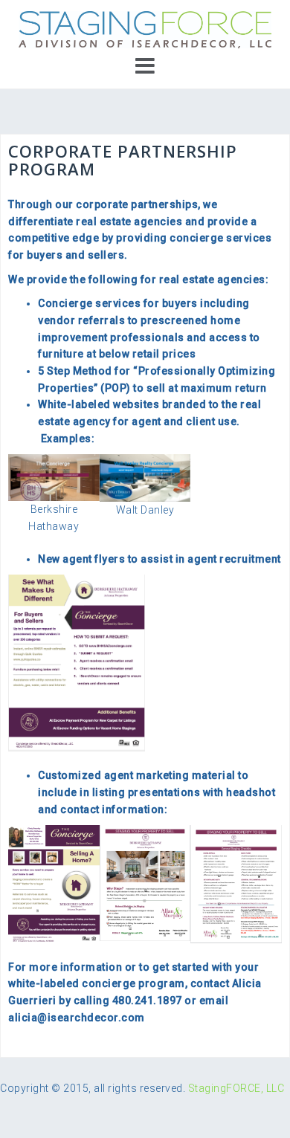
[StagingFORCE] (145, 29)
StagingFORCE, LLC (236, 1088)
